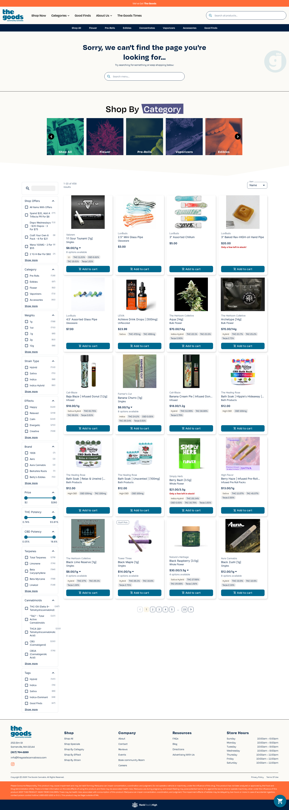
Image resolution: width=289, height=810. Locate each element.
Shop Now (38, 15)
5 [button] (172, 609)
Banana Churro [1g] (130, 397)
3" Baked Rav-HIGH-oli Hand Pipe (242, 237)
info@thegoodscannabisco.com (28, 757)
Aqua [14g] (176, 319)
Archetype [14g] (231, 319)
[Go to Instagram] (13, 764)
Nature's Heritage (179, 557)
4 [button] (165, 609)
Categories (59, 15)
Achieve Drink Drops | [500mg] (138, 319)
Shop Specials (72, 743)
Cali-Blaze (71, 392)
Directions (178, 749)
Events (122, 754)
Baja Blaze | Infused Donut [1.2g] (86, 396)
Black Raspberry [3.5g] (184, 560)
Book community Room (131, 759)
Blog (175, 743)
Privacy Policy (257, 777)
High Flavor (227, 474)
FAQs (175, 738)
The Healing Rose (230, 392)
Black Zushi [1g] (231, 562)
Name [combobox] (253, 185)
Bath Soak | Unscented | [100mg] (139, 478)
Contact (123, 743)
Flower (105, 152)
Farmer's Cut (125, 393)
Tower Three (125, 558)
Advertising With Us (184, 754)
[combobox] (249, 15)
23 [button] (184, 609)
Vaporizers (184, 152)
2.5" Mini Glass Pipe (130, 237)
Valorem (70, 234)
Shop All (65, 152)
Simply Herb (176, 476)
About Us (102, 15)
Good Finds (83, 15)
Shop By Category (74, 749)
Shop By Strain (72, 759)
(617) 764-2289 (20, 752)
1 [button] (146, 609)
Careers (122, 765)
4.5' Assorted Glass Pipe (81, 319)
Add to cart (90, 269)
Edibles (224, 152)
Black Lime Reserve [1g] (81, 562)
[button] (27, 188)
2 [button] (152, 609)
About (121, 738)
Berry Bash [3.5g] (180, 480)
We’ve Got (144, 3)
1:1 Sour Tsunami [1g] (79, 238)
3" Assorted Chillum (182, 237)
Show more (31, 260)
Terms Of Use (272, 777)
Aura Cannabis (229, 558)
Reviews (122, 749)
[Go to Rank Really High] (144, 804)
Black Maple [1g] (128, 562)
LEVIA (121, 315)
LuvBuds (122, 233)
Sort (252, 181)
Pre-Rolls (144, 152)
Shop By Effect (72, 754)
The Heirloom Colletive (181, 315)
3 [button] (159, 609)
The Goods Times (129, 15)
